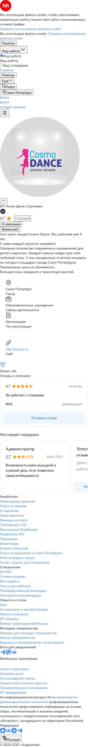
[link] (8, 86)
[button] (4, 97)
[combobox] (11, 738)
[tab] (11, 224)
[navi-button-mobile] (4, 113)
